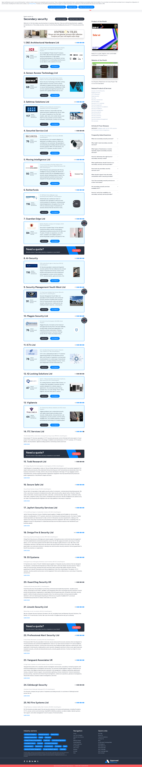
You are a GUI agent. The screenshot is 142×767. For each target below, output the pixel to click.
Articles (75, 751)
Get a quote (76, 250)
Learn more (44, 66)
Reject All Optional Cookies (86, 7)
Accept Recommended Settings (56, 7)
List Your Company (77, 735)
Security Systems (96, 117)
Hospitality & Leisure (30, 743)
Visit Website (55, 66)
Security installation (96, 108)
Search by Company (61, 19)
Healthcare (46, 740)
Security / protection (97, 99)
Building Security (95, 92)
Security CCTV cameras (97, 103)
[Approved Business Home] (111, 761)
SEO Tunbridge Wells (103, 751)
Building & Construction (30, 737)
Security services (96, 114)
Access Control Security (98, 91)
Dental (40, 737)
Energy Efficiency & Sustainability (33, 740)
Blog (99, 740)
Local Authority (48, 746)
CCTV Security (95, 94)
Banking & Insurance (43, 734)
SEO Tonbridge (101, 749)
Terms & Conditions (103, 737)
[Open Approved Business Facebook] (24, 761)
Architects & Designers (30, 734)
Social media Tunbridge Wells (105, 742)
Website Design (77, 740)
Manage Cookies (72, 7)
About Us (100, 735)
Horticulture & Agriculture (58, 740)
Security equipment (96, 105)
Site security (94, 121)
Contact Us (101, 738)
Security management (97, 110)
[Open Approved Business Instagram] (27, 761)
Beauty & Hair (54, 734)
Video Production (77, 744)
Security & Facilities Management (33, 749)
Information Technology (51, 743)
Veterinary (62, 749)
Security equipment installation (99, 107)
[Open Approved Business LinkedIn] (32, 761)
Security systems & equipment (99, 119)
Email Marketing (77, 742)
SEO (74, 738)
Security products (96, 112)
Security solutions (96, 115)
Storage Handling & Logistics (50, 749)
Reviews (75, 749)
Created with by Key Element (81, 765)
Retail (65, 746)
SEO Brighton (101, 744)
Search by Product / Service (76, 19)
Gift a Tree (76, 747)
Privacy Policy (33, 3)
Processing (58, 746)
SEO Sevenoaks (102, 747)
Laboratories (39, 746)
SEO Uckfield (101, 753)
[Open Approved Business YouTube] (35, 761)
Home (74, 733)
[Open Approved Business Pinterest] (29, 761)
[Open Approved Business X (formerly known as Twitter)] (37, 761)
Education (47, 737)
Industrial (40, 743)
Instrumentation (29, 746)
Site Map (100, 733)
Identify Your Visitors (78, 737)
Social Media (76, 746)
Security (93, 98)
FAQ (74, 753)
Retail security (95, 96)
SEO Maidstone (102, 746)
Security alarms (95, 101)
